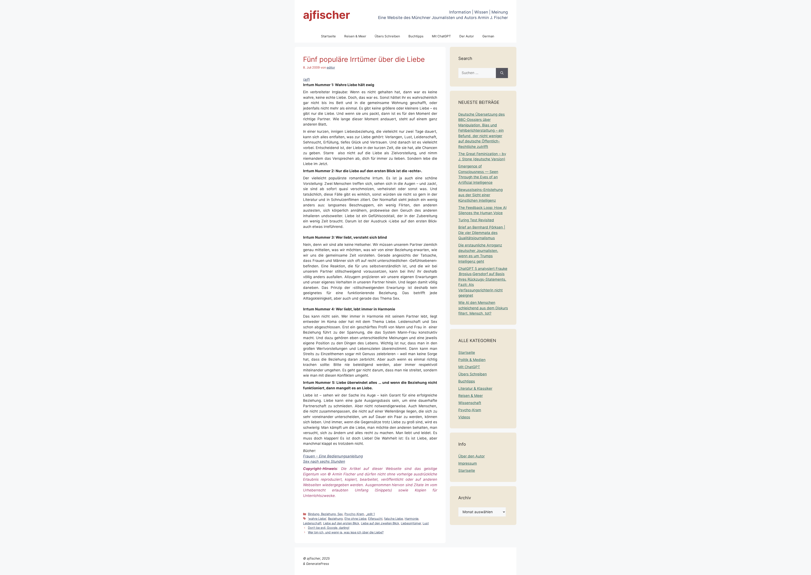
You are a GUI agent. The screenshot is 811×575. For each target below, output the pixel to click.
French (726, 569)
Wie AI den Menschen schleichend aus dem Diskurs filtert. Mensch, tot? (483, 307)
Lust (426, 523)
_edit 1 (370, 514)
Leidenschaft (312, 523)
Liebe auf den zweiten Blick (380, 523)
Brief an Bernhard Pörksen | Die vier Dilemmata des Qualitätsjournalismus (481, 232)
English (713, 569)
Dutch (701, 569)
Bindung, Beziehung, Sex (325, 514)
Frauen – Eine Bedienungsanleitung (333, 456)
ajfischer (326, 15)
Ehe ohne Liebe (355, 518)
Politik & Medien (472, 360)
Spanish (801, 569)
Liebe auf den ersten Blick (341, 523)
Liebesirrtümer (411, 523)
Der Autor (466, 36)
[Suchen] (502, 73)
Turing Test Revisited (476, 220)
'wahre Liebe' (317, 518)
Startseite (328, 36)
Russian (786, 569)
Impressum (467, 463)
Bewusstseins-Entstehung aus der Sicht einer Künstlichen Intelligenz (480, 195)
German (488, 36)
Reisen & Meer (355, 36)
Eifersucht (375, 518)
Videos (464, 417)
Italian (753, 569)
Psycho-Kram (354, 514)
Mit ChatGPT (441, 36)
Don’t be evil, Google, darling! (328, 527)
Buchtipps (415, 36)
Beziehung (335, 518)
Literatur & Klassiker (475, 388)
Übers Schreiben (387, 36)
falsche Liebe (393, 518)
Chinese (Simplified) (678, 569)
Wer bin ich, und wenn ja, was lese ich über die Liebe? (346, 532)
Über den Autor (471, 456)
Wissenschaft (469, 403)
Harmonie (411, 518)
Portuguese (769, 569)
